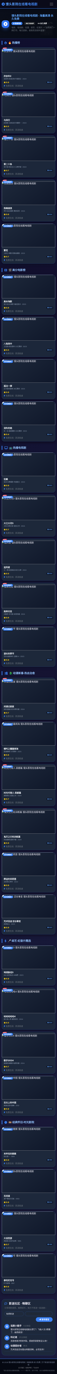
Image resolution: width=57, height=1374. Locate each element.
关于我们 (21, 1368)
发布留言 (45, 1319)
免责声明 (28, 1368)
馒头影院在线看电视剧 (21, 4)
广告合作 (36, 1368)
